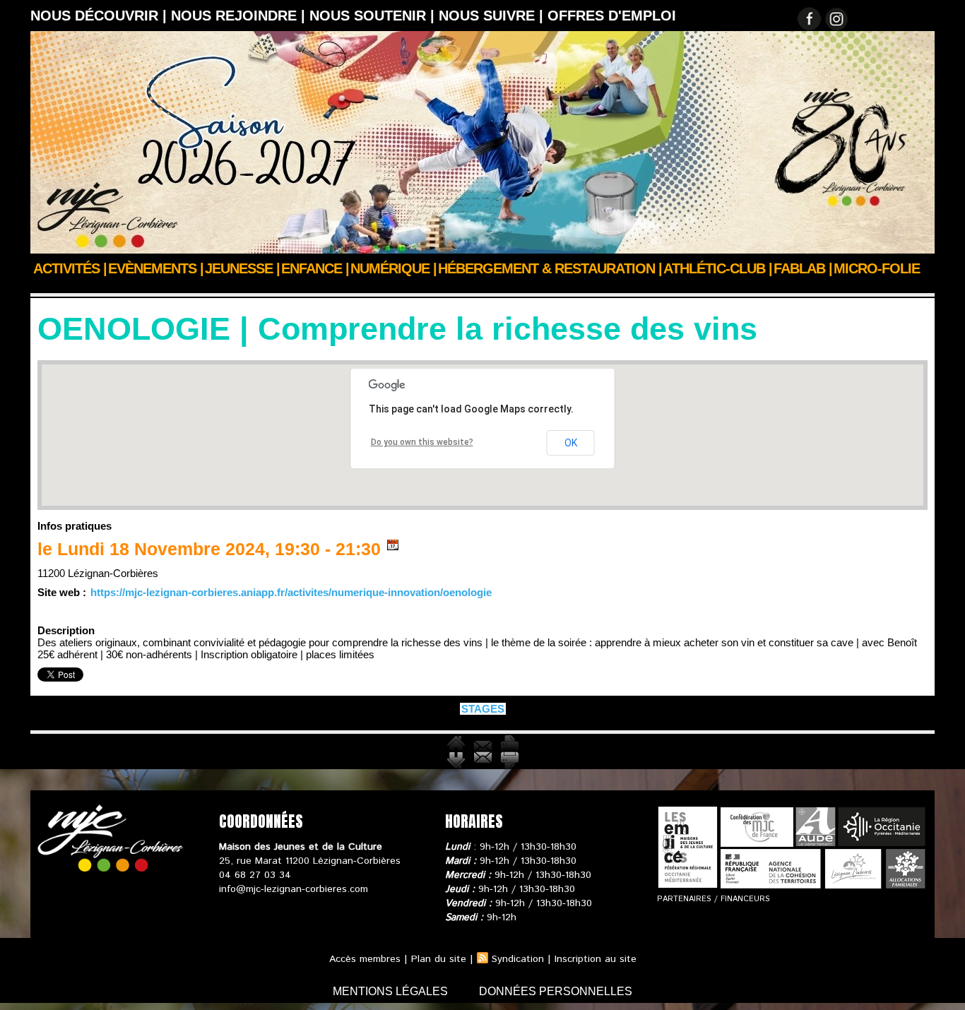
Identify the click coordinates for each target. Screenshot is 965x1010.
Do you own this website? (422, 442)
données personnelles (555, 991)
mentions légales (392, 991)
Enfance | (315, 268)
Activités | (70, 268)
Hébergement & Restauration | (550, 268)
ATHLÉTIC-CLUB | (717, 268)
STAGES (135, 287)
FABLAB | (803, 268)
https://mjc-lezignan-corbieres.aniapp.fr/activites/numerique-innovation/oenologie (291, 592)
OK (570, 442)
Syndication (518, 959)
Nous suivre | (493, 15)
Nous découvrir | (100, 15)
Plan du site (438, 959)
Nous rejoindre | (240, 15)
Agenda (91, 287)
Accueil (47, 287)
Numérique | (393, 268)
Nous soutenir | (374, 15)
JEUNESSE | (242, 268)
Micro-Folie (877, 268)
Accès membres (365, 959)
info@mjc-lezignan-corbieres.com (293, 889)
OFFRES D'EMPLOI (611, 15)
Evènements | (155, 268)
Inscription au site (596, 959)
